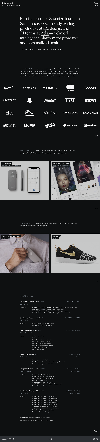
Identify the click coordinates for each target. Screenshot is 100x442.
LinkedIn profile (43, 420)
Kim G (50, 439)
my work (51, 49)
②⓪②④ (95, 439)
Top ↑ (96, 136)
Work (96, 5)
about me (31, 49)
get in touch (39, 49)
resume (58, 49)
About (96, 3)
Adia (45, 32)
